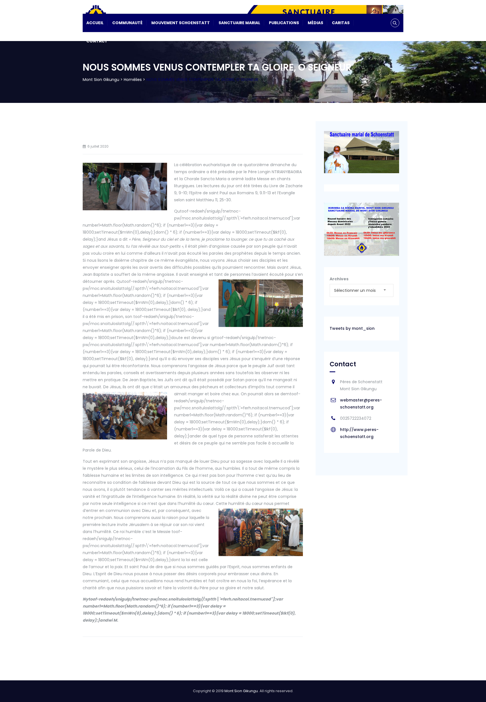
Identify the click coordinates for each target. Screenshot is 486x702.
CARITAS (341, 23)
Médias (315, 23)
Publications (284, 23)
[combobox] (361, 290)
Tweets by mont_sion (352, 328)
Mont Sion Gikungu (241, 691)
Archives (339, 279)
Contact (96, 41)
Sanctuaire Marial (239, 23)
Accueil (95, 23)
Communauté (127, 23)
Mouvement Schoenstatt (180, 23)
